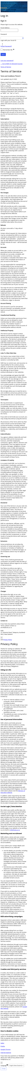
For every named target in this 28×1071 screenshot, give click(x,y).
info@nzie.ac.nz (15, 830)
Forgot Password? (6, 46)
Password (4, 34)
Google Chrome (5, 1049)
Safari (2, 1043)
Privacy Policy (7, 640)
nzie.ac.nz (4, 8)
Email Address (5, 28)
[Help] (14, 49)
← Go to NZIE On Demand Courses (11, 64)
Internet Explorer (6, 1053)
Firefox (3, 1046)
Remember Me (7, 50)
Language (4, 1065)
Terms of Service (6, 67)
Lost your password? (7, 60)
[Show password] (22, 37)
